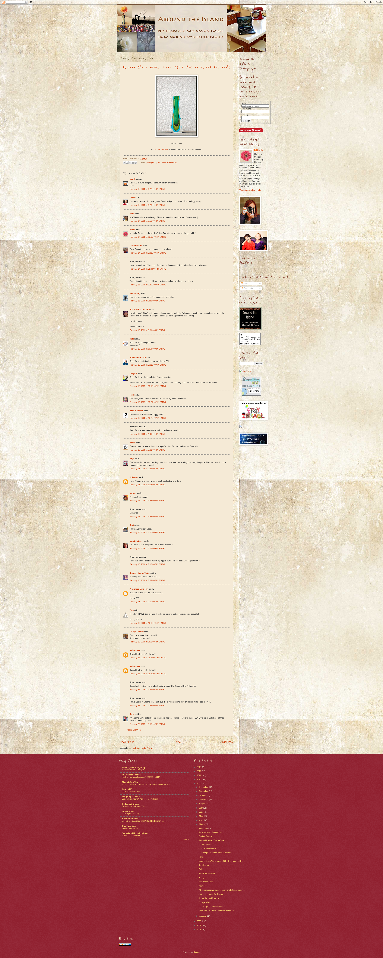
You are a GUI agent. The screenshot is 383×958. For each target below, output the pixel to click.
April (201, 820)
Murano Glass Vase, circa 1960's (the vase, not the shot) (176, 67)
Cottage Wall (204, 902)
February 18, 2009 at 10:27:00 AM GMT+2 (148, 418)
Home (177, 742)
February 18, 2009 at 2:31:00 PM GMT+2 (147, 450)
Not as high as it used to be (210, 906)
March (202, 824)
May (201, 816)
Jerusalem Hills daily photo (135, 833)
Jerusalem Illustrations (131, 792)
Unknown (134, 477)
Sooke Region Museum (209, 898)
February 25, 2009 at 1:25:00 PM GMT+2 (147, 705)
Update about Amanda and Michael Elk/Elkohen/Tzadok (144, 821)
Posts (246, 283)
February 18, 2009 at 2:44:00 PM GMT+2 (147, 469)
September (204, 799)
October (203, 795)
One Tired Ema (129, 826)
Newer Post (127, 742)
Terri (132, 395)
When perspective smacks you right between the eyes (222, 890)
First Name (246, 109)
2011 (199, 775)
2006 (199, 929)
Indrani (133, 493)
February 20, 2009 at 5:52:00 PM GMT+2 (147, 642)
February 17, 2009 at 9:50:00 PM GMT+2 (147, 221)
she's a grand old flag (130, 814)
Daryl (132, 714)
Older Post (227, 742)
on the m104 (127, 811)
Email (243, 103)
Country (244, 115)
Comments (248, 288)
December (204, 787)
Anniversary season (130, 828)
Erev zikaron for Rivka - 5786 (134, 806)
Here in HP (127, 789)
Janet (132, 214)
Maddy (133, 179)
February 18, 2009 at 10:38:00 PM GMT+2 (148, 623)
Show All (186, 839)
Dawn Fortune (136, 245)
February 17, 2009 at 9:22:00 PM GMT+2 (147, 189)
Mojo (132, 459)
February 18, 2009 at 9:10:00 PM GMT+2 (147, 602)
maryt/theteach (136, 541)
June (201, 812)
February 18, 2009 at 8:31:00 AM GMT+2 (147, 330)
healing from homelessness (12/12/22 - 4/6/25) (141, 777)
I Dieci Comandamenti (131, 836)
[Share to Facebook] (132, 162)
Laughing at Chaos (131, 797)
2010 (199, 779)
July (201, 808)
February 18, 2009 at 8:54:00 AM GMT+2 (147, 349)
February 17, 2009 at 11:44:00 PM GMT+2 (148, 269)
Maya (201, 857)
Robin (132, 230)
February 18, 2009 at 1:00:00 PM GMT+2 (147, 434)
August (202, 804)
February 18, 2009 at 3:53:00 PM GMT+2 (147, 516)
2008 (199, 921)
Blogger (196, 952)
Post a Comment (134, 730)
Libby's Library (136, 632)
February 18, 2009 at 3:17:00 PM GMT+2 (147, 485)
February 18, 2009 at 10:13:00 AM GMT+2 (148, 365)
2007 (199, 925)
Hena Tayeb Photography (133, 767)
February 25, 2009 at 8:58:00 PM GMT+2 (147, 724)
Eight (201, 869)
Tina (132, 610)
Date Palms (204, 865)
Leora (132, 198)
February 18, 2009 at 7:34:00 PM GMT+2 (147, 580)
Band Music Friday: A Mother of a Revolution (140, 799)
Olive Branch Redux (207, 848)
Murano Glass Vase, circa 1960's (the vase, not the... (222, 861)
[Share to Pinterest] (135, 162)
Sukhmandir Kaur (138, 357)
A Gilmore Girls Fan (139, 589)
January (203, 916)
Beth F (133, 443)
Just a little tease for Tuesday (211, 894)
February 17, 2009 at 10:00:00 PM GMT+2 (148, 237)
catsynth (133, 373)
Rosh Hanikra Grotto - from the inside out (216, 911)
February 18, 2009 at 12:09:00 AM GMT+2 (148, 285)
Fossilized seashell (207, 873)
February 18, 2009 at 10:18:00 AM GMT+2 (148, 386)
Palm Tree (203, 886)
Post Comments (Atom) (142, 748)
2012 (199, 771)
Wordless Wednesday (167, 162)
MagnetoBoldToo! (130, 782)
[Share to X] (129, 162)
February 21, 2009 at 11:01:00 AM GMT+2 (148, 674)
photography (151, 162)
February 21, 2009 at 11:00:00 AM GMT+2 (148, 658)
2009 (199, 783)
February (203, 828)
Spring (201, 877)
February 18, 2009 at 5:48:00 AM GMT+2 (147, 301)
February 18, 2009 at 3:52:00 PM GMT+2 (147, 500)
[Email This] (124, 162)
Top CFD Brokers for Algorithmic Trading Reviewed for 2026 (146, 784)
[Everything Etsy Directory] (251, 395)
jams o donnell (136, 411)
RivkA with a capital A (140, 309)
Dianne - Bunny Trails (139, 573)
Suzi (132, 525)
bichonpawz (135, 650)
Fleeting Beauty (205, 836)
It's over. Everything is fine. (210, 832)
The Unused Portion (131, 775)
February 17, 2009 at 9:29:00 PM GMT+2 (147, 205)
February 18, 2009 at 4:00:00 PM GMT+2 (147, 532)
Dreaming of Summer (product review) (215, 853)
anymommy (135, 293)
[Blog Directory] (125, 945)
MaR (132, 339)
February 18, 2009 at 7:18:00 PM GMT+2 (147, 564)
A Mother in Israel (130, 819)
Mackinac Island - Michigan (133, 770)
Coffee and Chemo (130, 804)
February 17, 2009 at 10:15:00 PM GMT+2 (148, 253)
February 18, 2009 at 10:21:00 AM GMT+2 (148, 402)
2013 (199, 767)
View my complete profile (250, 190)
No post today (205, 844)
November (204, 791)
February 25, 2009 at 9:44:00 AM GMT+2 (147, 689)
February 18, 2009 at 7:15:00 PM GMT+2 (147, 548)
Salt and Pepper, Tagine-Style (211, 840)
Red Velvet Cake (206, 882)
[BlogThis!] (127, 162)
